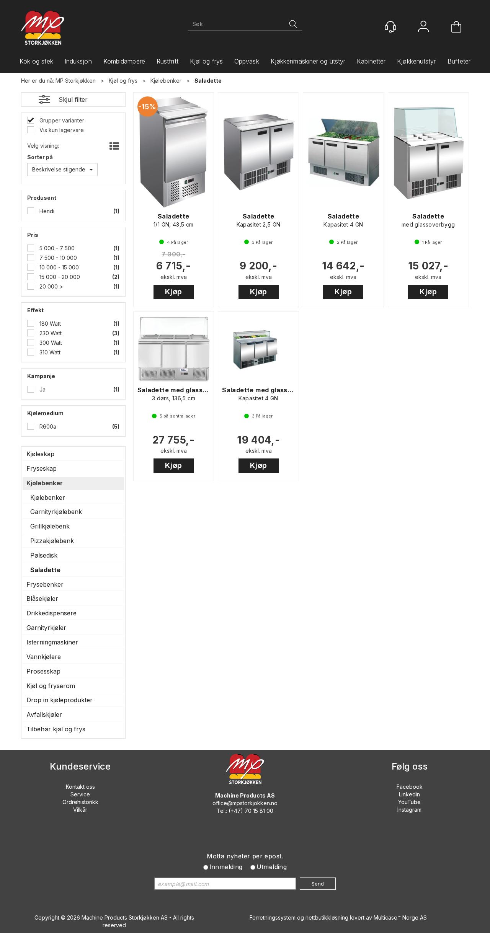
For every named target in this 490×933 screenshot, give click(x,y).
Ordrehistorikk (80, 802)
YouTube (409, 802)
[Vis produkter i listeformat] (113, 146)
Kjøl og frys (206, 61)
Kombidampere (124, 61)
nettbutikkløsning (326, 917)
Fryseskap (41, 468)
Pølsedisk (43, 555)
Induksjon (78, 61)
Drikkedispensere (51, 613)
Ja (42, 389)
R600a (47, 426)
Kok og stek (36, 61)
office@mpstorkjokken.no (245, 803)
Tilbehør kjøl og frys (55, 729)
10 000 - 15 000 (58, 267)
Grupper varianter (61, 120)
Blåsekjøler (42, 598)
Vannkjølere (43, 657)
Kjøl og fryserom (50, 686)
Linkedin (409, 794)
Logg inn (423, 27)
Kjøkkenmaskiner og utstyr (308, 61)
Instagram (409, 809)
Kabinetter (371, 61)
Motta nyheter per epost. (245, 856)
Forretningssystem (273, 917)
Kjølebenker (165, 80)
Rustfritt (167, 61)
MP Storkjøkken (76, 80)
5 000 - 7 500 (56, 248)
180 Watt (49, 323)
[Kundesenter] (390, 27)
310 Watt (49, 352)
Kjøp (173, 291)
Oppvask (246, 61)
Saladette (208, 80)
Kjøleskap (40, 454)
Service (80, 794)
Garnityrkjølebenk (56, 511)
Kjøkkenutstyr (416, 61)
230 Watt (50, 333)
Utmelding (271, 867)
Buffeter (459, 61)
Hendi (46, 211)
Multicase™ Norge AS (400, 917)
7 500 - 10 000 (57, 257)
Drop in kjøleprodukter (59, 700)
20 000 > (50, 286)
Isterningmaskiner (52, 642)
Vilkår (80, 809)
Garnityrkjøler (46, 627)
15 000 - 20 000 (59, 277)
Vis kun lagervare (61, 130)
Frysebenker (45, 584)
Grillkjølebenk (50, 526)
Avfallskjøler (44, 714)
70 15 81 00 (259, 810)
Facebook (410, 786)
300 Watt (50, 342)
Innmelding (226, 867)
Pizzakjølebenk (52, 541)
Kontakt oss (80, 786)
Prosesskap (43, 671)
